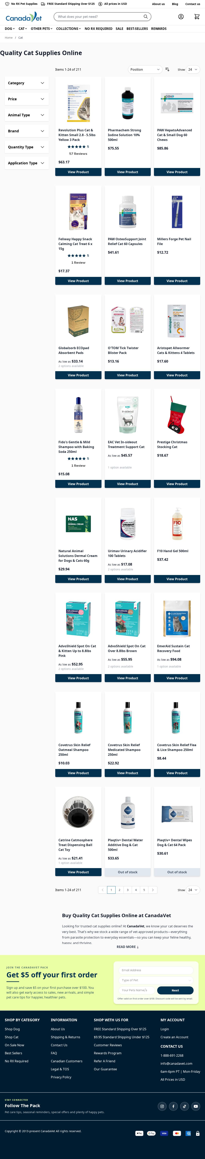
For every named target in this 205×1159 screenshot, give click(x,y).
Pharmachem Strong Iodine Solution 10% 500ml (124, 135)
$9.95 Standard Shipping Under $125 (121, 1037)
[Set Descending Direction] (167, 69)
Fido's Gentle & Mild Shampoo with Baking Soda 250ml (76, 447)
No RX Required (16, 1061)
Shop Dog (12, 1029)
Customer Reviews (108, 1045)
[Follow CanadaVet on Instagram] (162, 1106)
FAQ (54, 1053)
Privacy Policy (61, 1077)
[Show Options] (190, 980)
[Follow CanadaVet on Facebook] (173, 1106)
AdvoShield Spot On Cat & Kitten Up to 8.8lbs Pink (77, 651)
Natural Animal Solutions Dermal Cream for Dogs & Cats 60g (77, 556)
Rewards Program (108, 1053)
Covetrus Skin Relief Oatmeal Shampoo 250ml (74, 750)
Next (175, 990)
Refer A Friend (104, 1061)
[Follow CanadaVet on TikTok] (184, 1106)
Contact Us (59, 1045)
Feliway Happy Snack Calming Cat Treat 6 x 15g (75, 244)
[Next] (152, 890)
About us (158, 4)
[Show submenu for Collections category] (79, 28)
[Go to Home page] (24, 17)
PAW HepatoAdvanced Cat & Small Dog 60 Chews (174, 135)
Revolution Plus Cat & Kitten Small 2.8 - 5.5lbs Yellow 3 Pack (76, 135)
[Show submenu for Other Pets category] (51, 28)
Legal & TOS (60, 1069)
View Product (78, 172)
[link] (102, 890)
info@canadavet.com (176, 1063)
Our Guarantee (105, 1069)
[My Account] (182, 16)
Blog (175, 4)
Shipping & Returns (65, 1037)
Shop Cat (11, 1037)
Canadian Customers (66, 1061)
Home (9, 37)
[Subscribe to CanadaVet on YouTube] (195, 1106)
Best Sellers (13, 1053)
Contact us (192, 4)
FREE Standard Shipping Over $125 (120, 1029)
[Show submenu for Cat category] (26, 28)
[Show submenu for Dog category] (13, 28)
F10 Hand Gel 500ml (172, 551)
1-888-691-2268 (172, 1055)
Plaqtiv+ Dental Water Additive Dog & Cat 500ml (125, 845)
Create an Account (174, 1037)
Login (165, 1029)
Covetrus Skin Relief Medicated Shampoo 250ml (124, 750)
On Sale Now (14, 1045)
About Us (58, 1029)
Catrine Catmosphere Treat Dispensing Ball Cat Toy (75, 845)
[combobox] (155, 980)
